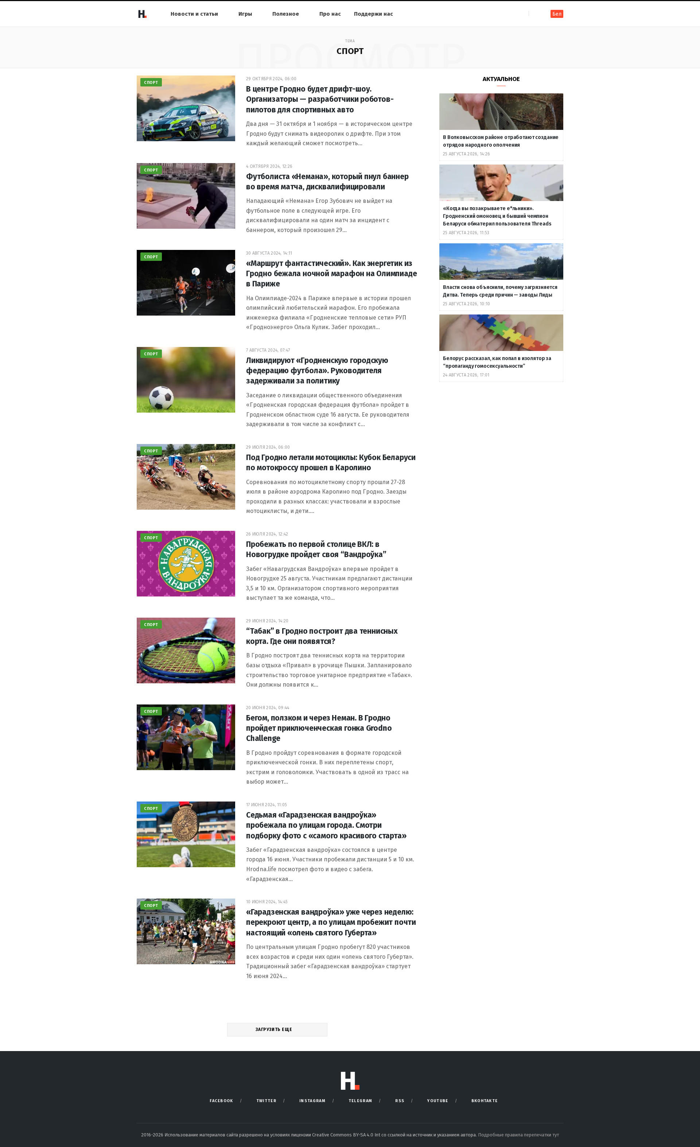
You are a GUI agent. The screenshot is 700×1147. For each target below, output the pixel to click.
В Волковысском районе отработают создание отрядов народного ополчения (501, 141)
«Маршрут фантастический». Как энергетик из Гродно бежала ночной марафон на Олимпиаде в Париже (331, 274)
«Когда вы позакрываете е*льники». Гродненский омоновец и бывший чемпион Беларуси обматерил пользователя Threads (497, 216)
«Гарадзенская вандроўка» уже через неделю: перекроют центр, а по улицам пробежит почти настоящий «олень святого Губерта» (331, 922)
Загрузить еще (274, 1029)
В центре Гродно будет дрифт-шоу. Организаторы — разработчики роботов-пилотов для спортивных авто (319, 99)
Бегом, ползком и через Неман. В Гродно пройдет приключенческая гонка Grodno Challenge (319, 728)
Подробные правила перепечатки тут (518, 1135)
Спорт (151, 82)
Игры (245, 14)
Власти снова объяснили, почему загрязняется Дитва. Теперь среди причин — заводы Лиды (500, 291)
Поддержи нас (373, 14)
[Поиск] (535, 13)
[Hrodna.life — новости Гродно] (142, 14)
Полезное (285, 14)
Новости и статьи (194, 14)
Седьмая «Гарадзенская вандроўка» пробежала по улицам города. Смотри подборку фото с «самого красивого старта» (326, 825)
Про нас (330, 14)
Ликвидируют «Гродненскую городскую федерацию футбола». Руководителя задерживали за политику (317, 371)
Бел (556, 14)
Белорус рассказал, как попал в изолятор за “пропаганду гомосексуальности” (497, 362)
